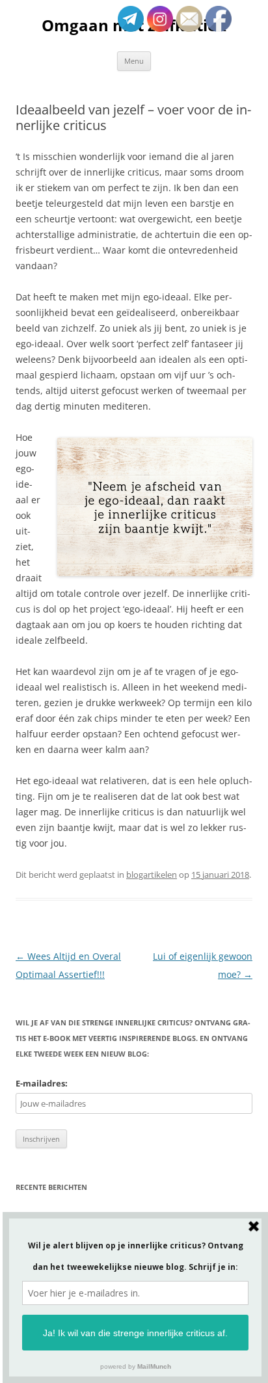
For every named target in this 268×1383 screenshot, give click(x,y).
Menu (134, 61)
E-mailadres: (42, 1083)
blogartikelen (151, 874)
